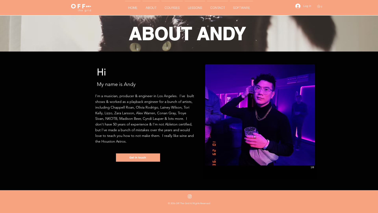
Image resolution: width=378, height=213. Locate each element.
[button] (151, 6)
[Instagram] (189, 196)
